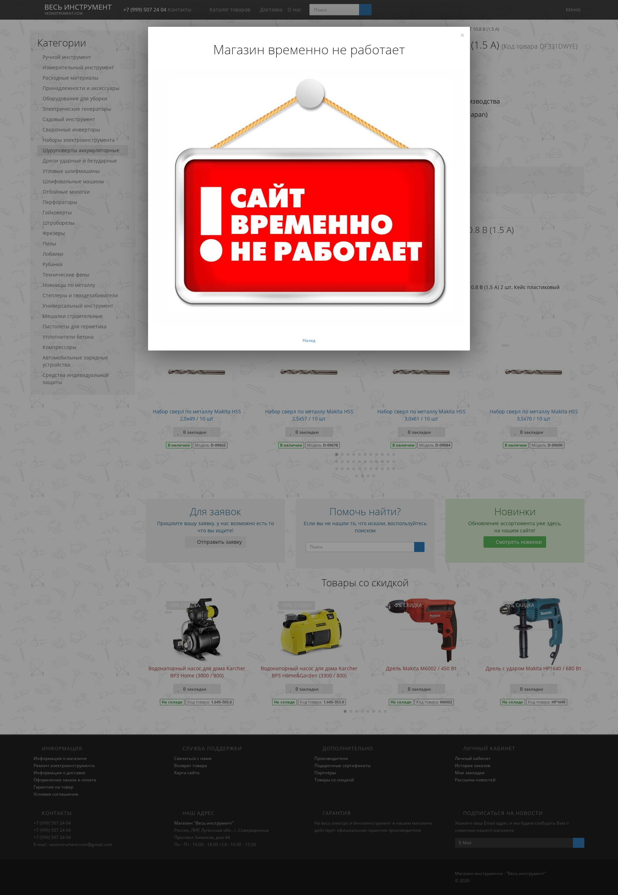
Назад (309, 340)
